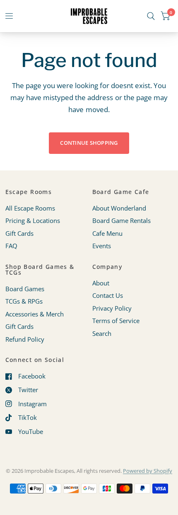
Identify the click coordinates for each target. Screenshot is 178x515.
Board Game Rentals (121, 220)
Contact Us (107, 295)
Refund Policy (24, 339)
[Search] (151, 16)
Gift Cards (19, 233)
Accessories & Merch (34, 314)
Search (101, 333)
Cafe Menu (107, 233)
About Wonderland (119, 208)
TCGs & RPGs (24, 301)
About (100, 283)
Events (101, 246)
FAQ (11, 246)
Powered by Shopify (147, 470)
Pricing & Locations (32, 220)
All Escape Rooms (30, 208)
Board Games (24, 289)
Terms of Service (116, 320)
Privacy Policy (112, 308)
